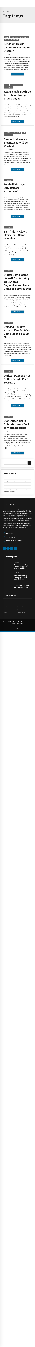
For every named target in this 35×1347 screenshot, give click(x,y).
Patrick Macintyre (9, 101)
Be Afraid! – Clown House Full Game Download (15, 235)
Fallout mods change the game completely (13, 484)
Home (4, 11)
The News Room (14, 39)
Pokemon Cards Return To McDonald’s (12, 487)
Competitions (5, 606)
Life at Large (8, 132)
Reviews (4, 609)
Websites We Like (21, 606)
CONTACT (18, 628)
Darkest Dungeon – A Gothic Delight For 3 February (17, 379)
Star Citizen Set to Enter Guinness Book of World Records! (17, 424)
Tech (21, 85)
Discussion (5, 612)
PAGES (20, 627)
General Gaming (14, 37)
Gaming (6, 37)
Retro (4, 604)
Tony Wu (8, 54)
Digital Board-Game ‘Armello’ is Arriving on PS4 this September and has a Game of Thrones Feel (17, 281)
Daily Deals (20, 609)
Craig (7, 194)
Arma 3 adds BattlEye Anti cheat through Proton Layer (17, 95)
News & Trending (24, 37)
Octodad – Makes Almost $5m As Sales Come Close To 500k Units (17, 332)
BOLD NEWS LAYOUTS (11, 627)
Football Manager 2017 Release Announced (15, 188)
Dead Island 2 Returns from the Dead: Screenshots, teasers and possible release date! (17, 490)
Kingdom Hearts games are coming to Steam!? (17, 47)
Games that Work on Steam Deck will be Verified (16, 142)
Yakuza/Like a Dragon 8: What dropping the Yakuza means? (17, 478)
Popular (7, 39)
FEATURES (26, 627)
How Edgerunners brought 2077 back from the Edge (15, 481)
